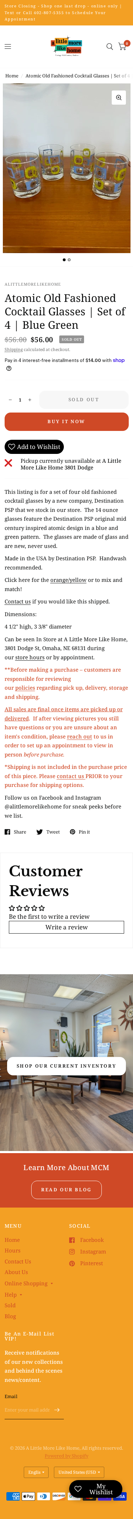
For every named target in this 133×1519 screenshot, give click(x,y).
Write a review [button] (66, 927)
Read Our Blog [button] (66, 1189)
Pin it (84, 832)
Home (11, 75)
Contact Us (18, 1261)
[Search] (110, 46)
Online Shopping (26, 1283)
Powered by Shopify (66, 1456)
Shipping (14, 349)
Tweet (53, 832)
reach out (79, 736)
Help (11, 1294)
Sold (10, 1305)
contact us (71, 775)
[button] (66, 1066)
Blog (10, 1316)
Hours (13, 1250)
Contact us (18, 601)
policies (25, 687)
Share (20, 832)
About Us (16, 1271)
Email (11, 1396)
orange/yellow (68, 579)
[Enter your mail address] (57, 1410)
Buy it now (66, 421)
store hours (30, 657)
